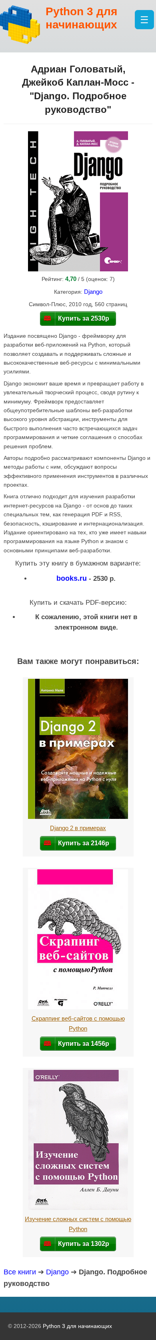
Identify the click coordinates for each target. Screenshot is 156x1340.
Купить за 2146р (83, 843)
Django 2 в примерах (78, 827)
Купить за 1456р (83, 1043)
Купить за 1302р (83, 1243)
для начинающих (81, 18)
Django (93, 291)
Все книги (20, 1272)
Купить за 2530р (83, 318)
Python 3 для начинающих (77, 1326)
